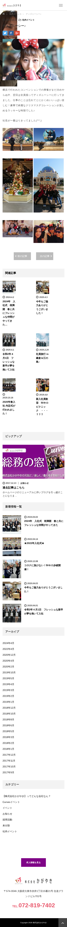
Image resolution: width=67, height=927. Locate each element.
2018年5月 (8, 731)
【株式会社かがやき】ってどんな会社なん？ (27, 796)
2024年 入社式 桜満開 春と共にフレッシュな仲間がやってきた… (9, 313)
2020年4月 (8, 660)
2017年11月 (9, 760)
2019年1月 (8, 701)
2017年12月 (9, 754)
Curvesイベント (11, 802)
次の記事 (44, 256)
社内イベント (28, 20)
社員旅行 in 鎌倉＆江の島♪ (42, 358)
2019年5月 (8, 678)
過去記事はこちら (14, 487)
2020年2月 (8, 666)
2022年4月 (8, 649)
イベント (7, 807)
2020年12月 (9, 654)
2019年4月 (8, 684)
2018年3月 (8, 737)
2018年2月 (8, 743)
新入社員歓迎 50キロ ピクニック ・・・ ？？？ (43, 407)
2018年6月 (8, 725)
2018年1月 (8, 749)
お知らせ (24, 483)
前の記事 (22, 256)
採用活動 (7, 819)
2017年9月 (8, 772)
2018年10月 (9, 713)
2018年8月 (8, 719)
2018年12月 (9, 707)
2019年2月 (8, 696)
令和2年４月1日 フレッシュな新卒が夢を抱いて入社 (9, 362)
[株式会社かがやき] (12, 5)
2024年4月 (8, 643)
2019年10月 (9, 672)
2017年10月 (9, 766)
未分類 (6, 825)
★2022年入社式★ (34, 543)
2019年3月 (8, 690)
